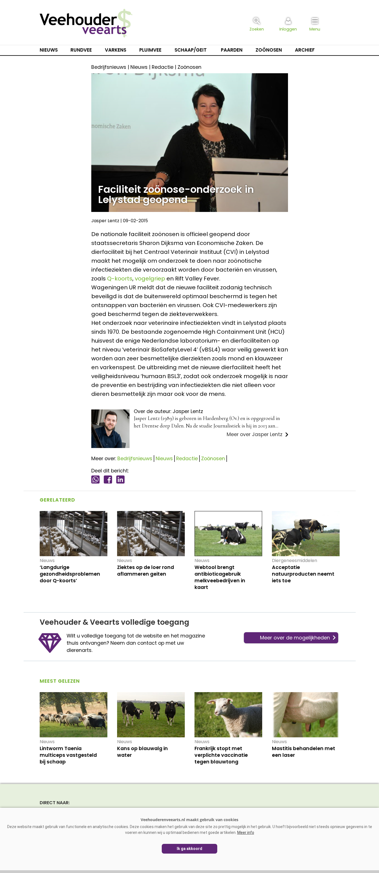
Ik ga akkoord (189, 848)
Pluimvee (150, 50)
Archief (305, 50)
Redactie (187, 458)
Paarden (231, 50)
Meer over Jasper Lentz (254, 434)
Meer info (245, 832)
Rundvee (81, 50)
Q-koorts (119, 278)
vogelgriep (150, 278)
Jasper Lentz (105, 220)
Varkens (115, 50)
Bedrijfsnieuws (134, 458)
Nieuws (49, 50)
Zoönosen (269, 50)
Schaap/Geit (191, 50)
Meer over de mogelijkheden (295, 637)
